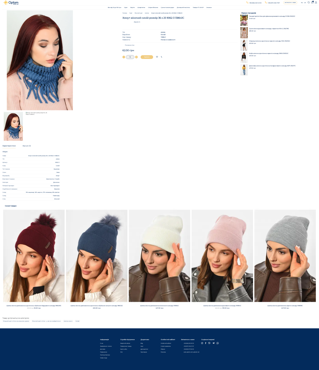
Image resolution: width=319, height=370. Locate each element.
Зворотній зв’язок (125, 343)
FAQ (121, 352)
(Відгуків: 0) (137, 22)
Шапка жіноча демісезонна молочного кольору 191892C (96, 305)
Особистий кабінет (166, 343)
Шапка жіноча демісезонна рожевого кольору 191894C (159, 305)
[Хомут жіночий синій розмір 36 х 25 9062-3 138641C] (60, 60)
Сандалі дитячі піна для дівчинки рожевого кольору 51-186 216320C (272, 16)
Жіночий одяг (138, 13)
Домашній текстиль (183, 7)
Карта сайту (123, 349)
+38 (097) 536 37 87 (274, 3)
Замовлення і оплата (106, 346)
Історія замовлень (166, 346)
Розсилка (163, 352)
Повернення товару (125, 346)
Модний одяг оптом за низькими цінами (16, 321)
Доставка (102, 349)
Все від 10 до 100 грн (115, 7)
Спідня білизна (153, 7)
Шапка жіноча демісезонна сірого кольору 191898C (222, 305)
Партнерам (144, 352)
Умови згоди (103, 358)
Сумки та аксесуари (167, 7)
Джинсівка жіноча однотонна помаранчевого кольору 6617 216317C (272, 66)
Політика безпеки (105, 355)
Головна (124, 13)
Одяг (126, 7)
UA (305, 2)
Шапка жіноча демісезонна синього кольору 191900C (285, 305)
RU (302, 2)
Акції (142, 346)
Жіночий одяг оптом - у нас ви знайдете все (46, 321)
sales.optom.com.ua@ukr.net (191, 352)
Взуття (132, 7)
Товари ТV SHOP (198, 7)
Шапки (147, 13)
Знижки (209, 7)
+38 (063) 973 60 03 (189, 349)
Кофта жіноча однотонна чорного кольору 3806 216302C (268, 53)
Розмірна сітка (129, 45)
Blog (142, 343)
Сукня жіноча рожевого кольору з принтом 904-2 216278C (269, 28)
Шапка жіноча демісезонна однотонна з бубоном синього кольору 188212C (34, 305)
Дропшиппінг (144, 349)
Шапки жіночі (68, 321)
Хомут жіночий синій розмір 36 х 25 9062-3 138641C (167, 13)
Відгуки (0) (27, 146)
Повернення (103, 352)
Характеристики (9, 146)
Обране (163, 349)
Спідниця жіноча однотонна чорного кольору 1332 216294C (269, 41)
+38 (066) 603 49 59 (255, 3)
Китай (163, 35)
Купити (146, 57)
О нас (101, 343)
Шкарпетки (141, 7)
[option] (60, 60)
